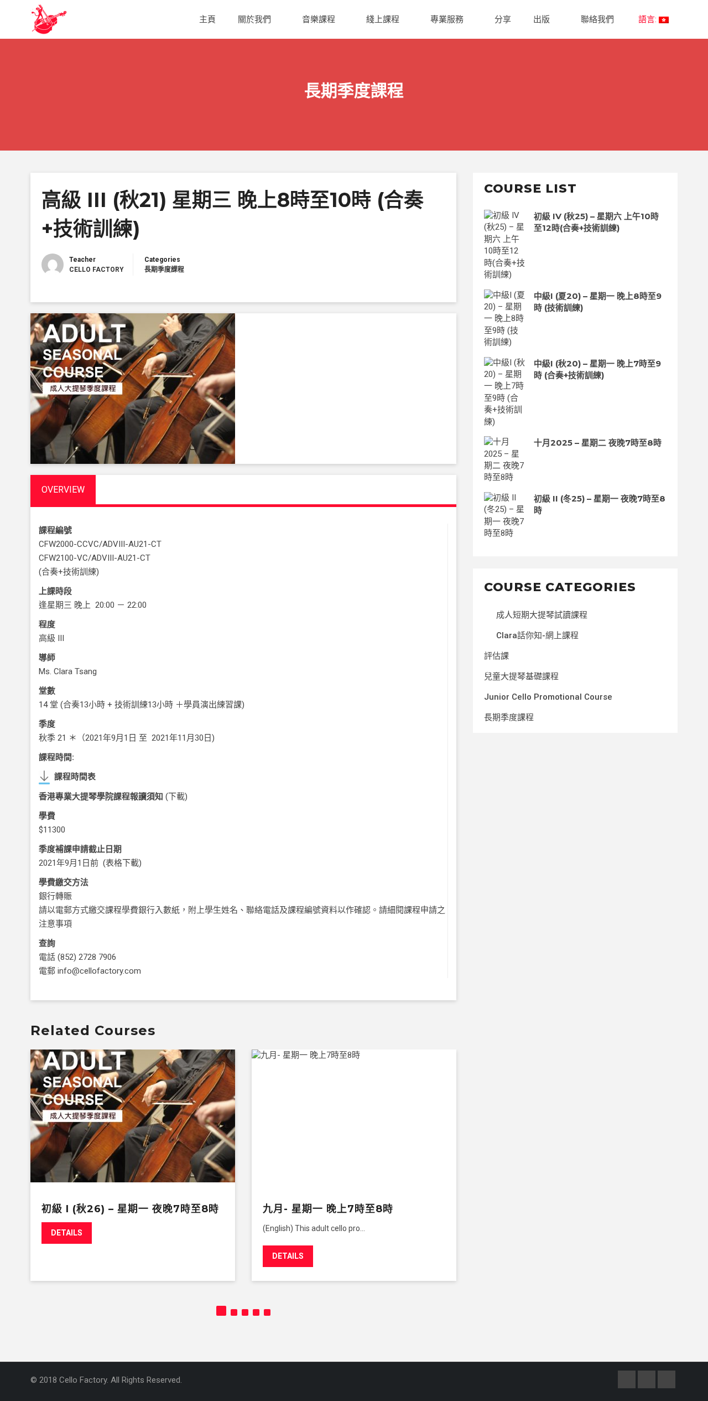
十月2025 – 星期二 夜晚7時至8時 (598, 442)
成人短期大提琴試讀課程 (541, 615)
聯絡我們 (597, 19)
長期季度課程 (164, 269)
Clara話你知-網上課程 (537, 635)
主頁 (207, 19)
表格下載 (122, 863)
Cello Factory (96, 269)
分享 (502, 19)
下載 (176, 797)
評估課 (496, 656)
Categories (162, 259)
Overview (63, 489)
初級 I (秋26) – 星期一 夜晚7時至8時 (130, 1209)
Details (66, 1232)
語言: (647, 19)
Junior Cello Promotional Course (548, 697)
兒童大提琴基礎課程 (521, 676)
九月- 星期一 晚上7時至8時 (328, 1209)
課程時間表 (75, 777)
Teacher (82, 259)
